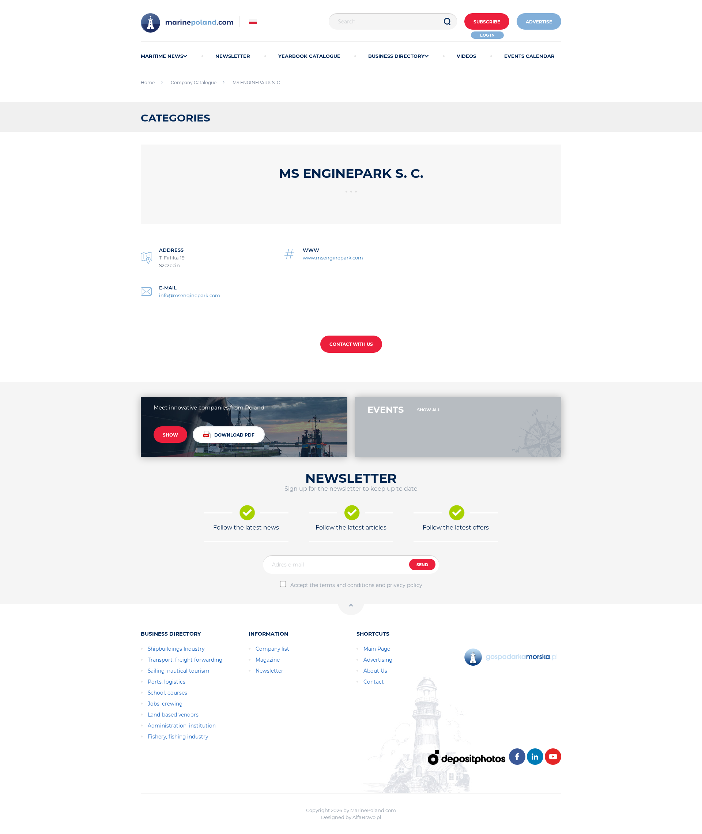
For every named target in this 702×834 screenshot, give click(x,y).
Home (148, 82)
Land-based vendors (173, 715)
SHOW (170, 435)
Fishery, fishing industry (178, 737)
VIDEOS (466, 56)
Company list (272, 649)
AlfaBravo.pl (366, 817)
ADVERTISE (539, 22)
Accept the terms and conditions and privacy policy (356, 585)
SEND (422, 564)
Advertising (377, 660)
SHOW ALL (428, 410)
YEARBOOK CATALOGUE (309, 56)
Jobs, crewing (165, 704)
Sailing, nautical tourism (179, 671)
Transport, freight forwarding (185, 660)
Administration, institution (182, 726)
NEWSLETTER (232, 56)
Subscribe (486, 22)
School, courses (167, 693)
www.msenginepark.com (333, 258)
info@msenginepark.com (189, 295)
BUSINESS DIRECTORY (396, 56)
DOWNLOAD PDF (234, 435)
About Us (375, 671)
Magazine (268, 660)
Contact (373, 682)
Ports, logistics (166, 682)
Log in (487, 35)
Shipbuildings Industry (176, 649)
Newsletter (269, 671)
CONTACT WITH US (351, 344)
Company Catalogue (193, 82)
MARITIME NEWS (162, 56)
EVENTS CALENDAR (529, 56)
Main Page (376, 649)
